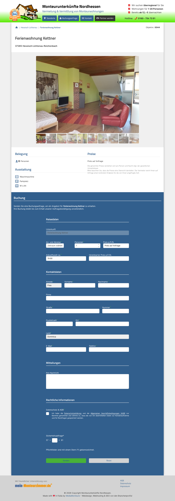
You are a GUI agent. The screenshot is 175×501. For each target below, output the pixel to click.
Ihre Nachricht (52, 373)
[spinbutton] (87, 245)
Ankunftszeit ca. (54, 255)
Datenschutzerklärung (72, 413)
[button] (98, 244)
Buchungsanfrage (69, 18)
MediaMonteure (73, 496)
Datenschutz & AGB (55, 410)
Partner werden (106, 18)
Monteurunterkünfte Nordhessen (71, 6)
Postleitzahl (52, 320)
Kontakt (88, 18)
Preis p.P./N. (108, 242)
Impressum (125, 486)
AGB (122, 480)
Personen (79, 242)
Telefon (93, 346)
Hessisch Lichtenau (29, 28)
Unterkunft (51, 229)
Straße (49, 307)
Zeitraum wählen (55, 245)
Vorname (68, 282)
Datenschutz (125, 483)
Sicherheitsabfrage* (55, 436)
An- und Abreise (54, 242)
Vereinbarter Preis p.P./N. (100, 255)
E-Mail (49, 346)
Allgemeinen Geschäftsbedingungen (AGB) (108, 413)
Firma (48, 294)
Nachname (103, 282)
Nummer (106, 307)
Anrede (49, 282)
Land (48, 333)
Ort (78, 320)
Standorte (51, 18)
